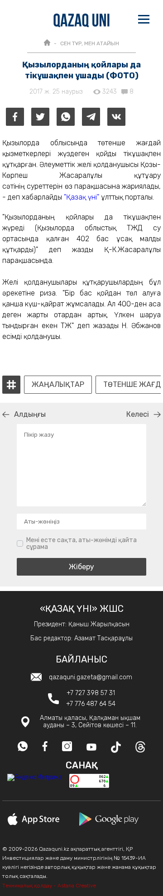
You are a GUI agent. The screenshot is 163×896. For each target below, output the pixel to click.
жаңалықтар (58, 385)
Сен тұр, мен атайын (89, 43)
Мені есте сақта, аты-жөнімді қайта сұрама (81, 544)
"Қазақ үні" (81, 197)
